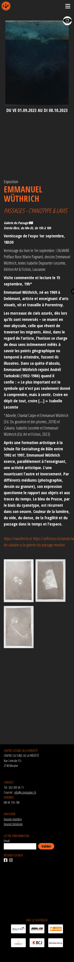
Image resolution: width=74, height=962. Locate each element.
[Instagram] (11, 860)
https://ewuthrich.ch (18, 538)
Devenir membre (13, 819)
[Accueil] (6, 6)
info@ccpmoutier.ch (25, 792)
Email (6, 840)
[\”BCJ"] (37, 943)
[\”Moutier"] (18, 929)
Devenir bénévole (13, 824)
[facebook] (6, 860)
